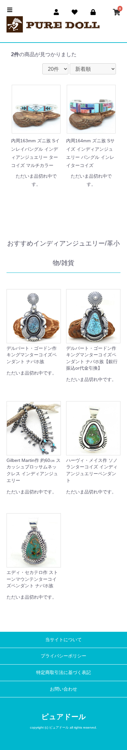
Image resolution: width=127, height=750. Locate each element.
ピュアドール (63, 717)
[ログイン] (93, 11)
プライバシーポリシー (63, 655)
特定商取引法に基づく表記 (63, 672)
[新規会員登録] (56, 11)
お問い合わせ (63, 689)
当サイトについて (63, 639)
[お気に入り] (75, 11)
